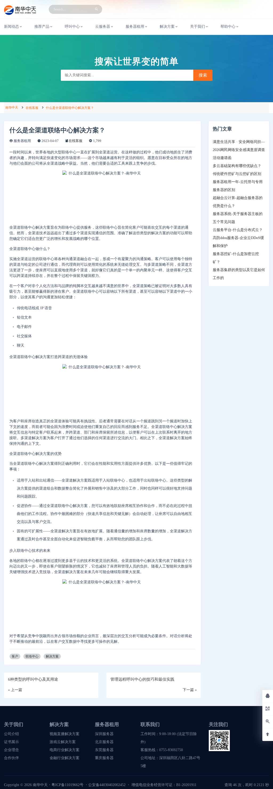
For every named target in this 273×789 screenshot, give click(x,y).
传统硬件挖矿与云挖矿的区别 (237, 174)
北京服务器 (104, 742)
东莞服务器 (104, 750)
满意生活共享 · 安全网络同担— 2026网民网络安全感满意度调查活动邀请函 (239, 150)
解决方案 (52, 656)
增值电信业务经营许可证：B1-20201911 (163, 785)
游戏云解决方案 (63, 742)
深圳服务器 (104, 734)
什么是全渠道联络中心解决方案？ (70, 108)
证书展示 (11, 742)
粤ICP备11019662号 (67, 785)
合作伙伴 (11, 758)
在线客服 (32, 108)
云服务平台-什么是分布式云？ (238, 230)
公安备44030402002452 (107, 785)
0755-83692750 (171, 750)
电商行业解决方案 (64, 750)
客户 (15, 656)
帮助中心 (227, 27)
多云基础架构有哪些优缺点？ (237, 166)
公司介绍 (11, 734)
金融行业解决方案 (64, 758)
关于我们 (197, 27)
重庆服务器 (104, 758)
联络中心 (32, 656)
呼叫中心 (72, 27)
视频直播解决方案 (64, 734)
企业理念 (11, 750)
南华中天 (11, 107)
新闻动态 (11, 27)
